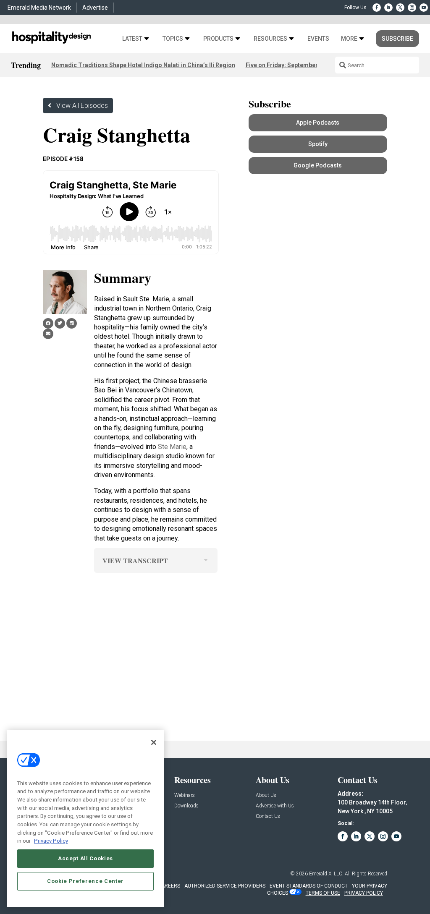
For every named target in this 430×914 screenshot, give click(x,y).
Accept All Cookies (85, 858)
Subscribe (397, 38)
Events (318, 39)
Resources (270, 39)
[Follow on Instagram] (412, 7)
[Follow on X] (400, 7)
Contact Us (268, 816)
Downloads (186, 806)
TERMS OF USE (323, 893)
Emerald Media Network (39, 7)
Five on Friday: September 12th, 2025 (297, 65)
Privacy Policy (51, 841)
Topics (173, 39)
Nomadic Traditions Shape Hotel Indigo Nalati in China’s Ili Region (143, 65)
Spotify (318, 144)
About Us (266, 795)
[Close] (153, 742)
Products (218, 39)
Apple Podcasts (317, 122)
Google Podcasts (318, 165)
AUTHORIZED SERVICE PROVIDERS (224, 886)
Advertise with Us (275, 806)
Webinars (184, 795)
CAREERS (169, 886)
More (349, 39)
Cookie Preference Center (85, 881)
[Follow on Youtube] (424, 7)
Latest (132, 39)
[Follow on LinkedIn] (388, 7)
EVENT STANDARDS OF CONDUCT (309, 886)
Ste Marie (172, 447)
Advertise (95, 7)
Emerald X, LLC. (326, 874)
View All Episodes (82, 106)
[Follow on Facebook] (376, 7)
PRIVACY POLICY (363, 893)
